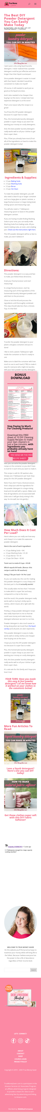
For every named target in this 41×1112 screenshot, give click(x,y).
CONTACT (20, 1053)
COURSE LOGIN (20, 1059)
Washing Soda (16, 184)
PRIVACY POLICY (20, 1062)
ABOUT (20, 1051)
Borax (13, 186)
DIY (26, 28)
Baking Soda (15, 181)
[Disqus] (20, 868)
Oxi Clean (14, 189)
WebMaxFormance (25, 1109)
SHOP (20, 1056)
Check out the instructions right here (21, 230)
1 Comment (22, 29)
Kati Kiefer (9, 28)
